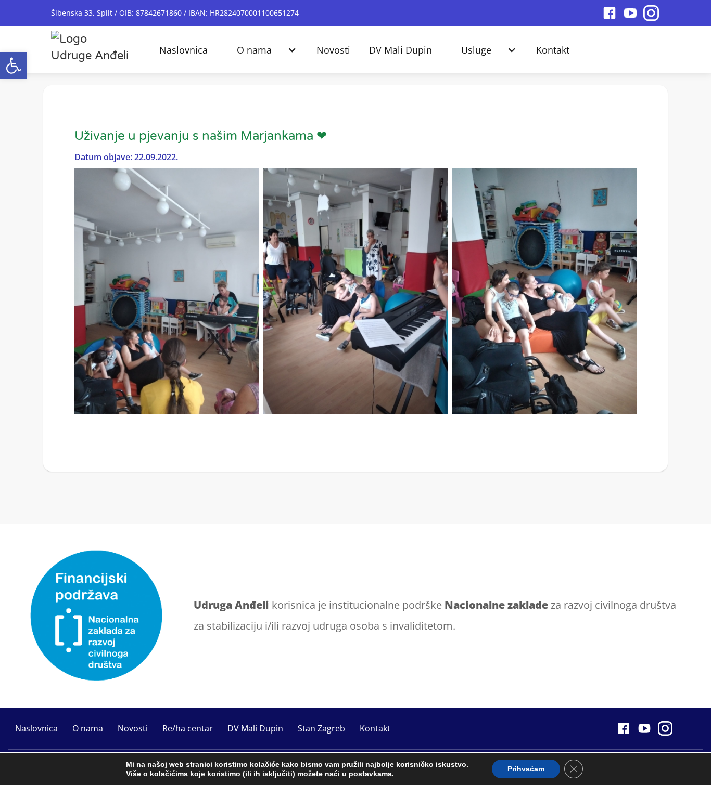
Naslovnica (183, 50)
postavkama (370, 773)
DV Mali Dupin (400, 50)
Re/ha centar (187, 728)
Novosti (333, 50)
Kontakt (552, 50)
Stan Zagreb (321, 728)
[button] (13, 65)
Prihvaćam (525, 769)
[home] (90, 44)
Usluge (476, 50)
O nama (254, 50)
